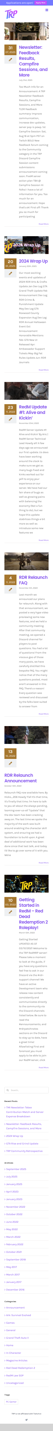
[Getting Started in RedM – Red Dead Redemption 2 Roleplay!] (26, 884)
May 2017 (11, 1267)
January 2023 (14, 1199)
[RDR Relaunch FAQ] (26, 561)
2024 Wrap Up (33, 261)
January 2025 (14, 1184)
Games (10, 1322)
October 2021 (14, 1252)
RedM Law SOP (15, 1375)
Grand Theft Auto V (17, 1337)
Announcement (15, 1307)
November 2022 (15, 1206)
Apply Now (40, 3)
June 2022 (12, 1221)
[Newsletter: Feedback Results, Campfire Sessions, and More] (26, 31)
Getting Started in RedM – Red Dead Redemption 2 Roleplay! (33, 913)
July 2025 (11, 1176)
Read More (44, 224)
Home (9, 1345)
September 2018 (16, 1259)
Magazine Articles (16, 1360)
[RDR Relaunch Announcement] (26, 735)
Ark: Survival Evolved (18, 1315)
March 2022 (13, 1236)
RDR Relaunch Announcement (20, 778)
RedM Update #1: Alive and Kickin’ (33, 412)
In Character (13, 1352)
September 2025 (16, 1169)
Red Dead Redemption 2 (20, 1368)
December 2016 (15, 1289)
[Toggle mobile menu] (47, 10)
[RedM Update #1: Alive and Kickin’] (26, 391)
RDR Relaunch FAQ (33, 580)
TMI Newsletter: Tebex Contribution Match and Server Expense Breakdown (25, 1112)
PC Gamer (11, 1401)
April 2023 (12, 1191)
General (10, 1330)
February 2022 (14, 1244)
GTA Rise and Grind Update (22, 1143)
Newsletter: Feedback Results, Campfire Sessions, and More (33, 61)
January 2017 (13, 1282)
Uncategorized (15, 1383)
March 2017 (13, 1274)
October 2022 (14, 1214)
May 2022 (12, 1229)
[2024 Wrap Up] (26, 245)
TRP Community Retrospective (24, 1151)
